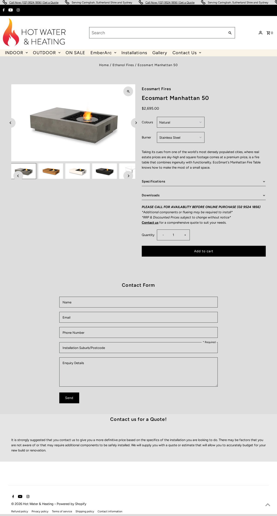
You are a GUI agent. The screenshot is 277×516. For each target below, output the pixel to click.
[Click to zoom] (128, 91)
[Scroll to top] (268, 504)
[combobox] (156, 32)
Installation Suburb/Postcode (84, 348)
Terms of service (62, 511)
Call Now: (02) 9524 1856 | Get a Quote (27, 2)
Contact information (110, 511)
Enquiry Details (73, 363)
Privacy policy (40, 511)
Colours (147, 122)
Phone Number (73, 333)
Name (67, 302)
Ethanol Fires (123, 65)
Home (104, 65)
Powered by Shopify (71, 504)
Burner (146, 137)
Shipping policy (85, 511)
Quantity (148, 235)
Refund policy (19, 511)
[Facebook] (3, 10)
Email (66, 317)
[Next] (136, 123)
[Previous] (11, 123)
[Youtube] (10, 10)
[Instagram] (18, 10)
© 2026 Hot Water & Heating (32, 504)
